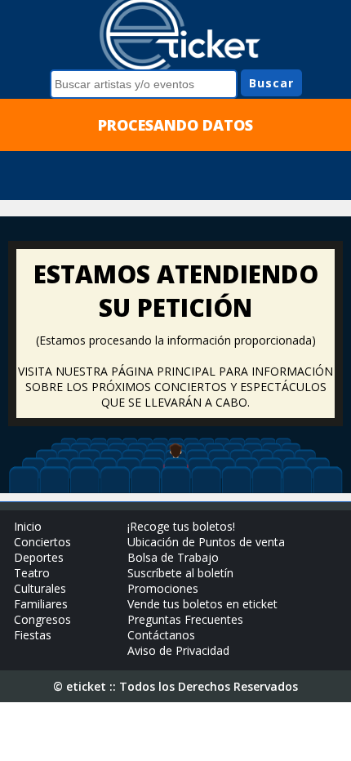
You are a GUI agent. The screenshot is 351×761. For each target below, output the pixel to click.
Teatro (32, 573)
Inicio (28, 526)
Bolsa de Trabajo (173, 557)
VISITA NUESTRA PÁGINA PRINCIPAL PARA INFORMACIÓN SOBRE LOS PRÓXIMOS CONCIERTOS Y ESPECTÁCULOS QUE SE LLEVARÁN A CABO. (175, 386)
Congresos (42, 619)
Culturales (40, 588)
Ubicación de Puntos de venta (206, 542)
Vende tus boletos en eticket (202, 604)
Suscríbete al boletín (180, 573)
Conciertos (42, 542)
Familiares (41, 604)
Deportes (39, 557)
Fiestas (32, 635)
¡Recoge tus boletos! (181, 526)
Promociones (162, 588)
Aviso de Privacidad (178, 650)
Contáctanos (161, 635)
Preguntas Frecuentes (185, 619)
